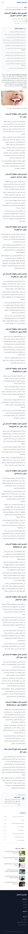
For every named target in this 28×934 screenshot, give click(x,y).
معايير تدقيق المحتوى (22, 922)
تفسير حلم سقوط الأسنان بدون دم (17, 31)
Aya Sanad (23, 18)
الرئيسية (25, 902)
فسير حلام (22, 2)
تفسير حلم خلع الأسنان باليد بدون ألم (17, 68)
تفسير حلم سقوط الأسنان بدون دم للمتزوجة (15, 45)
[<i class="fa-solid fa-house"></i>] (25, 7)
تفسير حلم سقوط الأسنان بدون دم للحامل (15, 52)
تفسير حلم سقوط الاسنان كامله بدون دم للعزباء (14, 42)
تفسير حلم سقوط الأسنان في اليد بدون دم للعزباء (14, 40)
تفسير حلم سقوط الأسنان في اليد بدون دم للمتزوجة (15, 49)
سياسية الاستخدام (22, 925)
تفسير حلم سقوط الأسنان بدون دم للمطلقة (15, 55)
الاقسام (25, 904)
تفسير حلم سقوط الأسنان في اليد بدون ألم (15, 61)
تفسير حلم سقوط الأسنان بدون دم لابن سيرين (14, 34)
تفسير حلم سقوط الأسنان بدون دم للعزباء (15, 37)
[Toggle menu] (2, 2)
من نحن (25, 907)
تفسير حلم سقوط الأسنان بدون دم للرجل (16, 58)
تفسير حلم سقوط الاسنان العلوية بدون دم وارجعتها (15, 64)
